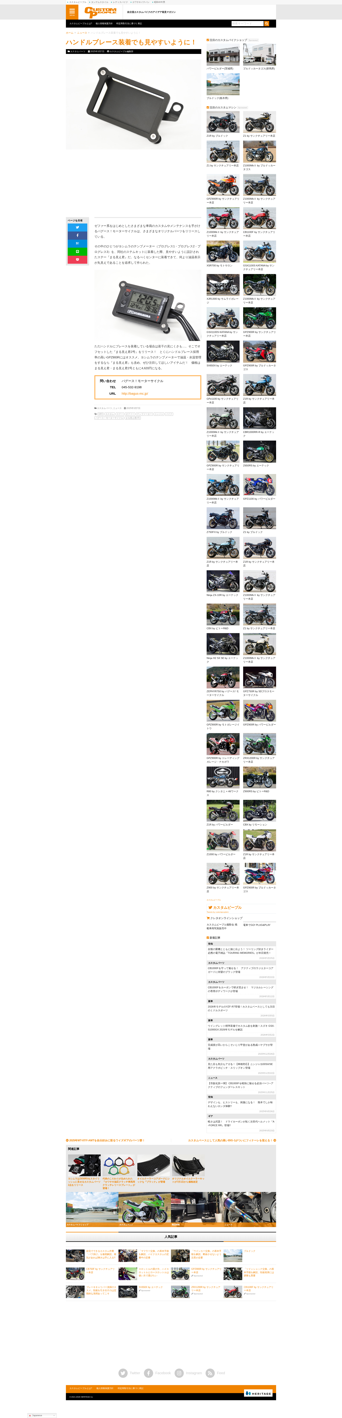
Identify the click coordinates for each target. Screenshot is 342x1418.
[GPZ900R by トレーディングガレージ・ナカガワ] (223, 744)
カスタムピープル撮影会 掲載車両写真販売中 (222, 926)
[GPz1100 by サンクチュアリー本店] (223, 385)
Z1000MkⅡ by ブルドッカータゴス (259, 167)
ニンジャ (159, 414)
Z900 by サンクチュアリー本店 (223, 889)
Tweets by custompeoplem (218, 912)
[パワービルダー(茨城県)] (223, 54)
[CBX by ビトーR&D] (223, 614)
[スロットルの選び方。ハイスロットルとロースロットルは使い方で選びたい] (127, 1273)
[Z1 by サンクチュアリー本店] (259, 122)
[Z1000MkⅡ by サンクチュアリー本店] (259, 185)
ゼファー (130, 414)
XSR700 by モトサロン (219, 265)
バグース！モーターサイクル (109, 418)
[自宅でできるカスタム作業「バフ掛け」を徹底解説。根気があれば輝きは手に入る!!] (75, 1255)
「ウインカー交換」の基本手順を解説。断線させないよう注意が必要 (206, 1254)
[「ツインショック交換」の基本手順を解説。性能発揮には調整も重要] (233, 1273)
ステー (120, 414)
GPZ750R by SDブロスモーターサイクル (258, 693)
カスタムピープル (214, 900)
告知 (210, 944)
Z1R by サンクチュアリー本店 (258, 400)
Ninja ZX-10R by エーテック (222, 595)
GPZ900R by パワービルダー (259, 724)
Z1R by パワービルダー (220, 824)
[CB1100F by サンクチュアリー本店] (259, 218)
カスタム (109, 414)
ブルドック (249, 1251)
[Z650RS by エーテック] (259, 451)
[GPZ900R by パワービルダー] (259, 711)
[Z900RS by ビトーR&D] (259, 777)
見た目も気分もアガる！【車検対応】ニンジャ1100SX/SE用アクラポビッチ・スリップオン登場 (240, 1066)
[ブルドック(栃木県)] (223, 84)
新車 (210, 1001)
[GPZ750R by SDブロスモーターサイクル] (259, 677)
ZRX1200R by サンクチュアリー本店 (259, 760)
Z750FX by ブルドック (219, 532)
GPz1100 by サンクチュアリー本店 (223, 400)
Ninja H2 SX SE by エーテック (222, 660)
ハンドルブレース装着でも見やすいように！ (131, 42)
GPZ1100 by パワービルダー (259, 498)
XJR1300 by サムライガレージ (223, 300)
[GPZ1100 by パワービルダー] (259, 485)
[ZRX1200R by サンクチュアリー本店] (259, 744)
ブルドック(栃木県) (217, 98)
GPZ (101, 414)
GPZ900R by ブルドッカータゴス (259, 367)
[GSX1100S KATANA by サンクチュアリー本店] (259, 251)
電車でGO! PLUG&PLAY (256, 925)
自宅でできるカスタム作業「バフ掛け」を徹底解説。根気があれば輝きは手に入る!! (101, 1254)
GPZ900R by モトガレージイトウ (223, 726)
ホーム (69, 32)
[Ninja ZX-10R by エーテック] (223, 581)
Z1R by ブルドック (217, 135)
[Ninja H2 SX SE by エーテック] (223, 644)
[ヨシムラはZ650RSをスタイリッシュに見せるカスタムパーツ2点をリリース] (84, 1165)
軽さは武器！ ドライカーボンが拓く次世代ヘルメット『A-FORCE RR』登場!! (241, 1123)
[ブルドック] (233, 1255)
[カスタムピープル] (100, 12)
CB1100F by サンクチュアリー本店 (259, 234)
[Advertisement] (98, 183)
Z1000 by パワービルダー (221, 854)
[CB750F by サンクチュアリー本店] (75, 1273)
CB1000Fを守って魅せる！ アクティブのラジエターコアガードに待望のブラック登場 (240, 970)
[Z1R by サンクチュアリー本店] (259, 385)
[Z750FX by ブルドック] (223, 518)
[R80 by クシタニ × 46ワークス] (223, 777)
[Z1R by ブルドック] (223, 122)
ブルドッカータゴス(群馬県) (259, 68)
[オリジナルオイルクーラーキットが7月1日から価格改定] (188, 1165)
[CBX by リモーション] (259, 811)
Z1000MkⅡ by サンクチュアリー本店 (259, 200)
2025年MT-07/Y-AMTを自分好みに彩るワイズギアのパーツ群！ (107, 1140)
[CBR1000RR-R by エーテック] (259, 418)
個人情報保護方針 (104, 23)
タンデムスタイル (99, 2)
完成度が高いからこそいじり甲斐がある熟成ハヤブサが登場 (240, 1046)
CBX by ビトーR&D (217, 628)
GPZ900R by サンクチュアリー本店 (223, 200)
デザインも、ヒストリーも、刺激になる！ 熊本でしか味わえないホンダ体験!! (240, 1104)
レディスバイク (120, 2)
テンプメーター (144, 414)
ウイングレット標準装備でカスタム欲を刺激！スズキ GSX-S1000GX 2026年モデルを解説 (241, 1027)
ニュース (82, 32)
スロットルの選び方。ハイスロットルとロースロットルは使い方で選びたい (154, 1272)
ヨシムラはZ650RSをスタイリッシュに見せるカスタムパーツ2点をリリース (84, 1181)
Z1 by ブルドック (253, 532)
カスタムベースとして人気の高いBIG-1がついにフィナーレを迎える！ (230, 1140)
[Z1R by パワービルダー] (223, 811)
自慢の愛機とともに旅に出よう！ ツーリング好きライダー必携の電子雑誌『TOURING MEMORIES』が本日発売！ (240, 951)
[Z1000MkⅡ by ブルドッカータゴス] (259, 151)
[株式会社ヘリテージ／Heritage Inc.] (258, 1393)
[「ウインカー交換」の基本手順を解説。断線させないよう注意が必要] (180, 1255)
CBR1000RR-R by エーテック (258, 434)
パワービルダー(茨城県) (220, 68)
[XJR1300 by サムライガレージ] (223, 285)
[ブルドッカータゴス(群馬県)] (259, 54)
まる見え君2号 (133, 418)
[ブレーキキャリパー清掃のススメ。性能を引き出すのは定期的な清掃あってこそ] (75, 1292)
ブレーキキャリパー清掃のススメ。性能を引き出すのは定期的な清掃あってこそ (101, 1290)
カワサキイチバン (140, 2)
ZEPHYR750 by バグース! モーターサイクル (223, 693)
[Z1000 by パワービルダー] (223, 840)
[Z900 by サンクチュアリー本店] (223, 874)
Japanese (36, 1415)
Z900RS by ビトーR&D (256, 791)
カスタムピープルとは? (80, 23)
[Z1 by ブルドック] (259, 518)
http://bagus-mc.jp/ (135, 393)
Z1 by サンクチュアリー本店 (259, 135)
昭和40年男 (159, 2)
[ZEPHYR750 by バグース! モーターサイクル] (223, 677)
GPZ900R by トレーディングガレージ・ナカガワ (223, 760)
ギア (210, 1116)
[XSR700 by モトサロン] (223, 251)
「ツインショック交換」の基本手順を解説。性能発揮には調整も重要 (259, 1272)
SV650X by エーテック (219, 365)
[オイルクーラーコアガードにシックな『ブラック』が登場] (153, 1165)
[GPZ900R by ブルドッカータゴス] (259, 351)
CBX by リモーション (255, 824)
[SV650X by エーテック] (223, 351)
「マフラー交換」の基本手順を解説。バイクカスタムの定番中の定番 (154, 1254)
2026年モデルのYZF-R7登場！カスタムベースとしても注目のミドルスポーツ (241, 1008)
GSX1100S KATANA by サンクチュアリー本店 (258, 267)
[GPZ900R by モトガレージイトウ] (223, 711)
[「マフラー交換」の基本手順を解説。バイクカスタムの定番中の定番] (127, 1255)
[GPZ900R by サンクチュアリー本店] (223, 185)
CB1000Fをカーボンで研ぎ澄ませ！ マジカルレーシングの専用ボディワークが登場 (240, 989)
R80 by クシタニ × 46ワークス (223, 793)
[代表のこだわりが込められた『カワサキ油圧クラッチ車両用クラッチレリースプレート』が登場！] (119, 1165)
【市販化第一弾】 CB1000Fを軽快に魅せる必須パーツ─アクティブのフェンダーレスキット (240, 1085)
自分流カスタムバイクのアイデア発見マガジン (151, 12)
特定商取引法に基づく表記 (129, 23)
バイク (169, 414)
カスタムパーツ (77, 51)
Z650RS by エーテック (256, 465)
